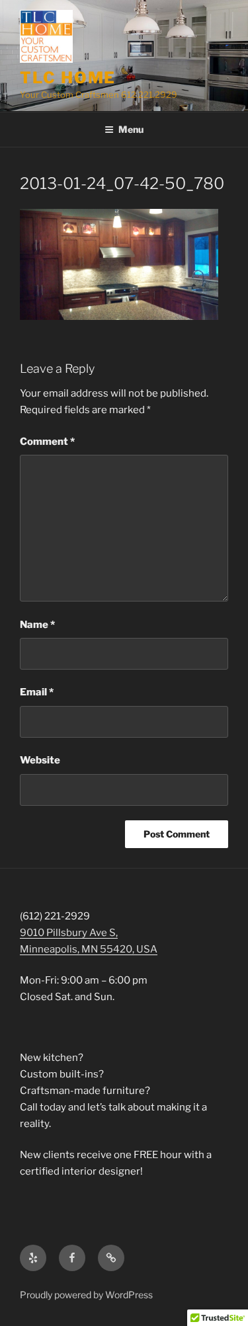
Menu (131, 129)
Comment (47, 442)
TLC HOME (68, 77)
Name (37, 625)
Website (40, 760)
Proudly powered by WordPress (86, 1294)
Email (37, 692)
